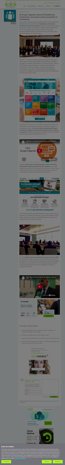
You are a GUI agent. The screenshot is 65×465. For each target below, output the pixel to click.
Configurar (6, 461)
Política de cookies (20, 458)
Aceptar (47, 461)
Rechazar (57, 461)
